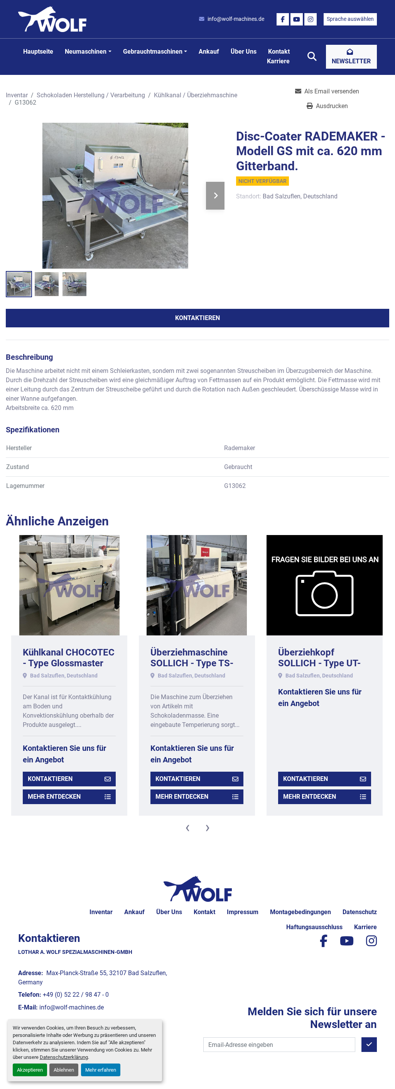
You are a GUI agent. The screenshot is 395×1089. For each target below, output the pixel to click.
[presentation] (187, 827)
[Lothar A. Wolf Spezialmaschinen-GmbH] (198, 888)
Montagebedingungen (300, 912)
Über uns (244, 51)
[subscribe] (369, 1044)
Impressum (242, 912)
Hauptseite (38, 51)
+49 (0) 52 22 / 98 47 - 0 (76, 994)
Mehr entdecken (54, 796)
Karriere (278, 61)
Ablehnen (64, 1070)
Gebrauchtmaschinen (152, 51)
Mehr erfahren (100, 1070)
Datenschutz (360, 912)
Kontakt (279, 51)
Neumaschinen (85, 51)
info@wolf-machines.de (236, 19)
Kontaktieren (197, 318)
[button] (88, 51)
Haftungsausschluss (314, 927)
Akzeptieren (30, 1070)
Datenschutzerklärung (64, 1057)
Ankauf (209, 51)
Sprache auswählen (350, 19)
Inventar (101, 912)
